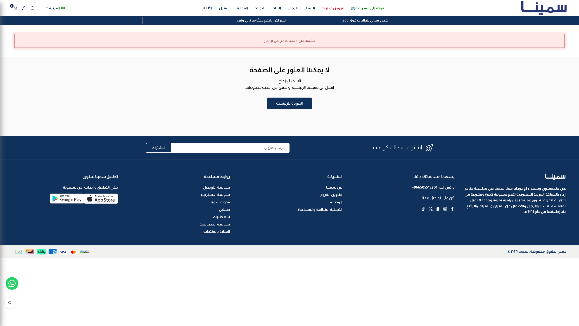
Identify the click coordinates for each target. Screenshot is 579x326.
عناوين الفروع (331, 195)
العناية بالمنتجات (216, 231)
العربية (54, 8)
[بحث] (32, 8)
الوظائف (335, 202)
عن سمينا (334, 187)
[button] (15, 8)
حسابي (224, 209)
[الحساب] (24, 8)
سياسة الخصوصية (214, 224)
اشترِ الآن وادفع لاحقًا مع (261, 20)
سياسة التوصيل (216, 187)
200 (362, 21)
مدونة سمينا (219, 202)
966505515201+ (424, 187)
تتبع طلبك (221, 217)
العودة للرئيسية (289, 103)
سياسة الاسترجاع (215, 195)
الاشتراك (158, 148)
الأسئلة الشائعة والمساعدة (320, 209)
